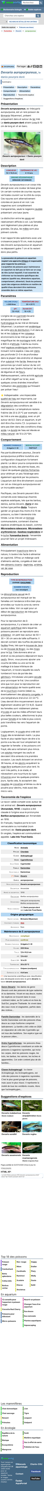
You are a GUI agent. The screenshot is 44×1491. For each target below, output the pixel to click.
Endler (34, 1266)
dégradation (7, 405)
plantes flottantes (30, 470)
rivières (14, 333)
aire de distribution (19, 330)
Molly (33, 1276)
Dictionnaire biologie (12, 9)
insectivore (22, 550)
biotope (30, 518)
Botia (24, 507)
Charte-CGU (36, 1464)
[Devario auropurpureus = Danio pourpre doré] (22, 143)
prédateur (6, 635)
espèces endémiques (17, 347)
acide (3, 430)
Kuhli (33, 1285)
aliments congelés (31, 694)
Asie (22, 923)
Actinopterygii (27, 856)
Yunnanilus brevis (18, 535)
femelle (12, 719)
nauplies (5, 784)
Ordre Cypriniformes (11, 1043)
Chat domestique (9, 1408)
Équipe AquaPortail (21, 1482)
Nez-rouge (21, 1262)
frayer (4, 735)
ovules (6, 712)
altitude (15, 344)
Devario (24, 876)
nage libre (6, 766)
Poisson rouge (5, 1263)
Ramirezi (21, 1276)
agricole (39, 375)
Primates (6, 1422)
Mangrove (6, 1449)
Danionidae (25, 868)
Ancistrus (21, 1289)
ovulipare (25, 583)
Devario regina (29, 1134)
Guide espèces (34, 9)
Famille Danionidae (10, 1017)
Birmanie (5, 115)
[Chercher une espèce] (38, 16)
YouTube (35, 1478)
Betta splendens (6, 1275)
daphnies (28, 564)
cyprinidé (21, 316)
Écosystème (7, 1445)
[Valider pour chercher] (41, 2)
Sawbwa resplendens (28, 532)
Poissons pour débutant (8, 1315)
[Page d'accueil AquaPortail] (11, 4)
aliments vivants (13, 564)
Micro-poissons (9, 1321)
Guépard (28, 1422)
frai (10, 652)
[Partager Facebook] (34, 66)
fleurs (22, 372)
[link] (11, 2)
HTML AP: (6, 1172)
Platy (33, 1271)
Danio (33, 1280)
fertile (23, 361)
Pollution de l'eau (31, 1447)
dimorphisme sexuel (14, 594)
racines (4, 466)
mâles (26, 228)
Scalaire (20, 1280)
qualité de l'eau (8, 398)
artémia (38, 564)
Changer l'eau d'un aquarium (32, 1305)
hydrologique (7, 323)
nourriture (11, 691)
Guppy (34, 1262)
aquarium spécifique (11, 628)
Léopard (28, 1418)
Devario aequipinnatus (31, 1116)
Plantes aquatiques (32, 1320)
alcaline (23, 416)
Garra (28, 504)
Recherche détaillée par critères (23, 22)
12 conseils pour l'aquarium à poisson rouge (11, 1302)
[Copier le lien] (31, 66)
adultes (8, 752)
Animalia (24, 848)
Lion (26, 1408)
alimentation (11, 687)
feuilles (4, 645)
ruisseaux (29, 333)
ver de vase (7, 568)
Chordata (24, 852)
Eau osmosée (30, 1316)
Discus (20, 1285)
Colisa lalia (7, 1281)
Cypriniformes (27, 860)
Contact (19, 1474)
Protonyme (15, 896)
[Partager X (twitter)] (37, 66)
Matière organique (32, 1438)
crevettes (18, 784)
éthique (24, 261)
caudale (38, 209)
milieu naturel (8, 433)
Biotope (5, 1440)
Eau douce (28, 1311)
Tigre (26, 1413)
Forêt (26, 1433)
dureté (14, 430)
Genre (8, 987)
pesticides (22, 386)
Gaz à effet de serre (33, 1442)
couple (21, 731)
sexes (28, 218)
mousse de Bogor (16, 649)
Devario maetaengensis (30, 1158)
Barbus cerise (5, 1286)
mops (37, 649)
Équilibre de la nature (8, 1434)
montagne (25, 340)
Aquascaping (30, 1325)
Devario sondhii (9, 1134)
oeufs (4, 659)
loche (6, 535)
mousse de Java (34, 645)
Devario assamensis (11, 1155)
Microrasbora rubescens (14, 528)
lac (34, 119)
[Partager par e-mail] (29, 66)
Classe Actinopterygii (11, 1069)
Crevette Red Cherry (11, 1309)
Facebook (36, 1471)
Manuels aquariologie (22, 1465)
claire (36, 351)
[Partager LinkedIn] (40, 66)
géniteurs (6, 677)
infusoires (6, 777)
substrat (10, 361)
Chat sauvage (8, 1413)
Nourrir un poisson (32, 1299)
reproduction (17, 611)
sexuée (37, 677)
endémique (34, 326)
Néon (19, 1266)
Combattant (7, 1269)
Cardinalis (21, 1271)
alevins (22, 763)
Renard (5, 1418)
